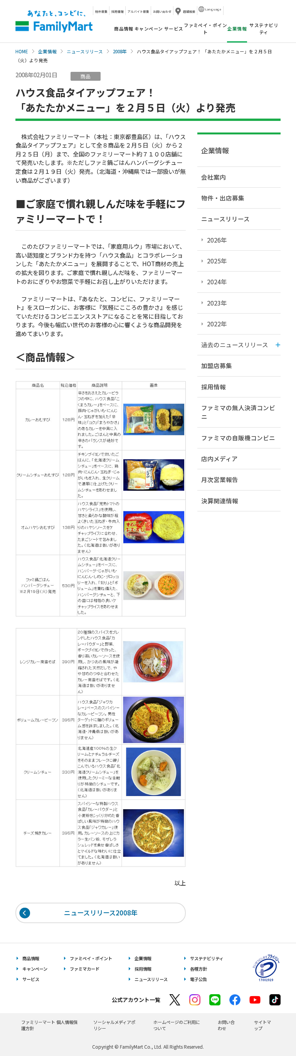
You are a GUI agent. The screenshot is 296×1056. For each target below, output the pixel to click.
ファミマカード (84, 969)
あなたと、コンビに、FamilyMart (53, 21)
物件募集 (101, 11)
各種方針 (198, 969)
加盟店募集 (216, 365)
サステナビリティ (263, 28)
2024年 (217, 281)
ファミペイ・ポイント (205, 28)
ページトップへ (271, 1031)
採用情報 (117, 11)
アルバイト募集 (138, 11)
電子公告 (198, 979)
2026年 (217, 240)
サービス (173, 28)
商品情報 (123, 28)
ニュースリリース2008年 (101, 912)
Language (213, 9)
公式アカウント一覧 (136, 999)
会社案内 (213, 177)
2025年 (217, 260)
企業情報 (47, 51)
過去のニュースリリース (234, 344)
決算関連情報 (219, 500)
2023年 (217, 303)
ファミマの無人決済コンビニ (238, 412)
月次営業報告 (219, 479)
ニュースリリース (85, 51)
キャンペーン (149, 28)
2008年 (120, 51)
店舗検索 (189, 11)
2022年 (217, 323)
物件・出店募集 (222, 198)
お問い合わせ (162, 11)
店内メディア (219, 458)
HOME (21, 51)
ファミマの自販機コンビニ (238, 437)
